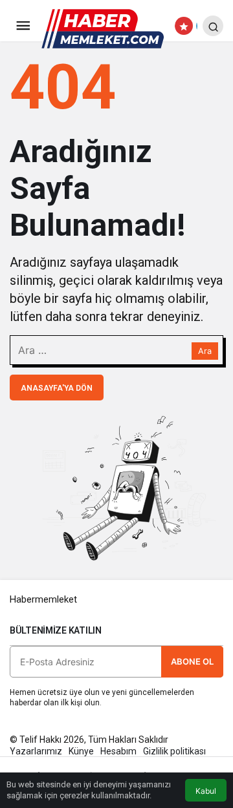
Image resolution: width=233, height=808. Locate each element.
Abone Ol (192, 661)
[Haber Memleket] (102, 28)
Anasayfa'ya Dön (57, 388)
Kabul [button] (205, 791)
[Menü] (23, 26)
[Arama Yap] (213, 26)
